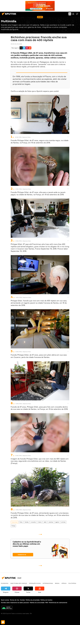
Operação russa (35, 583)
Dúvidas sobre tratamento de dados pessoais (15, 602)
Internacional (48, 583)
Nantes (26, 522)
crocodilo (33, 522)
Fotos (21, 522)
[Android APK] (7, 608)
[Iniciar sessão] (73, 14)
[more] (68, 137)
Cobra (39, 522)
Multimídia (14, 522)
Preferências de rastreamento (58, 602)
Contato (22, 600)
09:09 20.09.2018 (16, 44)
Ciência (63, 583)
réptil (45, 522)
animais (63, 522)
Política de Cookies (46, 600)
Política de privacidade (33, 600)
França (13, 525)
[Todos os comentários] (3, 622)
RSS (46, 602)
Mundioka (4, 583)
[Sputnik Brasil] (9, 15)
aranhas (51, 522)
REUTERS (18, 137)
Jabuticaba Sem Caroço (18, 583)
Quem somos (5, 600)
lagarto (57, 522)
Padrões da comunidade (37, 602)
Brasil (57, 583)
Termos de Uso (14, 600)
